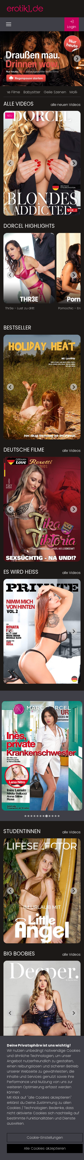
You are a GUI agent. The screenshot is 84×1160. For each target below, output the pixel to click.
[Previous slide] (6, 58)
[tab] (25, 816)
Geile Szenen (55, 92)
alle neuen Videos (66, 104)
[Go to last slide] (10, 163)
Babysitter (31, 92)
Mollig (74, 92)
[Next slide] (77, 58)
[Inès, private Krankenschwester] (42, 756)
